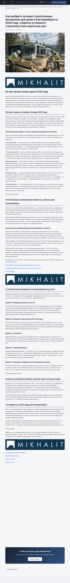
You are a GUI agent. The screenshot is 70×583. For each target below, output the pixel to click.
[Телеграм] (42, 2)
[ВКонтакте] (40, 2)
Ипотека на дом (9, 462)
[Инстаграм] (48, 2)
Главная (6, 6)
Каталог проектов (10, 459)
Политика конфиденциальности (50, 581)
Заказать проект (35, 559)
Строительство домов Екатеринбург (15, 452)
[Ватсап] (44, 2)
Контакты (38, 2)
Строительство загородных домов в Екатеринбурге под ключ (22, 265)
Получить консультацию (58, 2)
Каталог (6, 2)
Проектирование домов (12, 455)
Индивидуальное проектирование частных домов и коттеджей (23, 268)
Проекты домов (9, 271)
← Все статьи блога (12, 569)
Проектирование (20, 2)
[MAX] (46, 2)
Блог (11, 6)
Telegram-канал (12, 262)
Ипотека (32, 2)
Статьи (26, 2)
